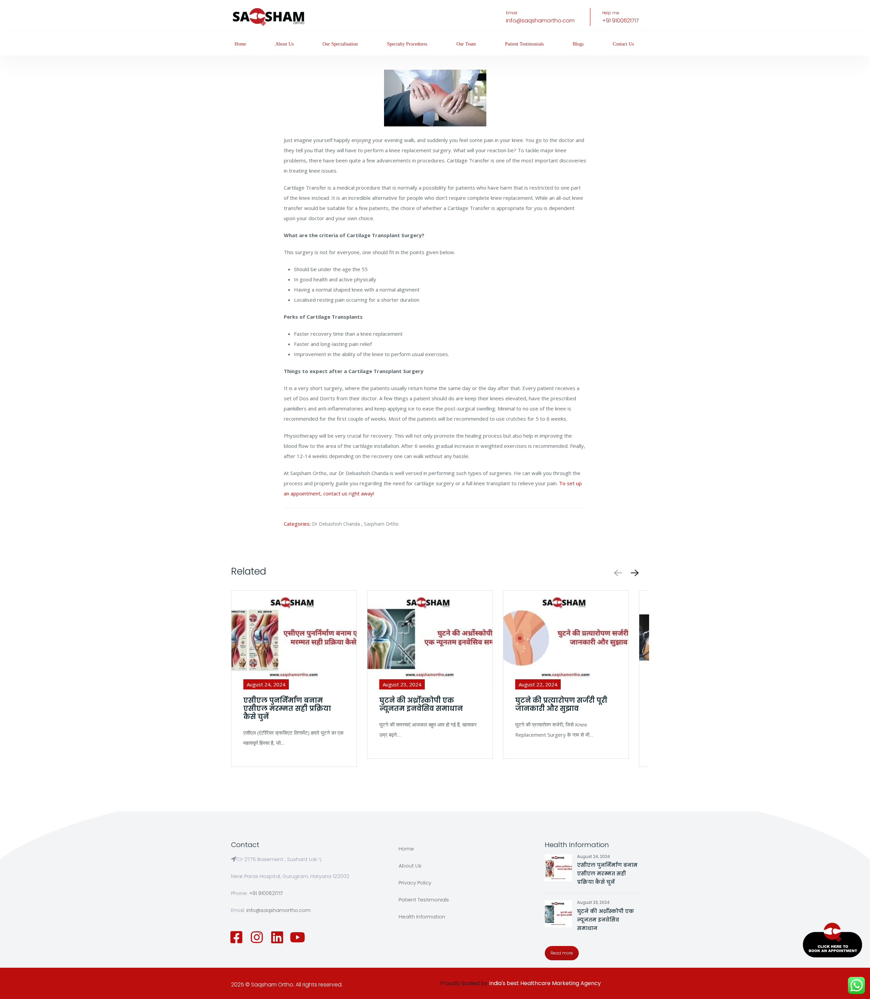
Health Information (422, 916)
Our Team (466, 44)
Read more (562, 953)
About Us (284, 44)
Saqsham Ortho (381, 524)
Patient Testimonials (524, 44)
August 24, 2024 (593, 856)
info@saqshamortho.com (540, 20)
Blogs (578, 44)
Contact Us (623, 44)
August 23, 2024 (593, 902)
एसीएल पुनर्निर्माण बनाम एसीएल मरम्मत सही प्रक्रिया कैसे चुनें (607, 873)
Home (240, 44)
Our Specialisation (340, 44)
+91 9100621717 (620, 20)
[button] (633, 572)
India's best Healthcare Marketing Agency (545, 983)
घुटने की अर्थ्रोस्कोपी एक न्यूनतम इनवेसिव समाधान (605, 920)
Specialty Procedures (407, 44)
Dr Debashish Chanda (336, 524)
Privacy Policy (415, 882)
